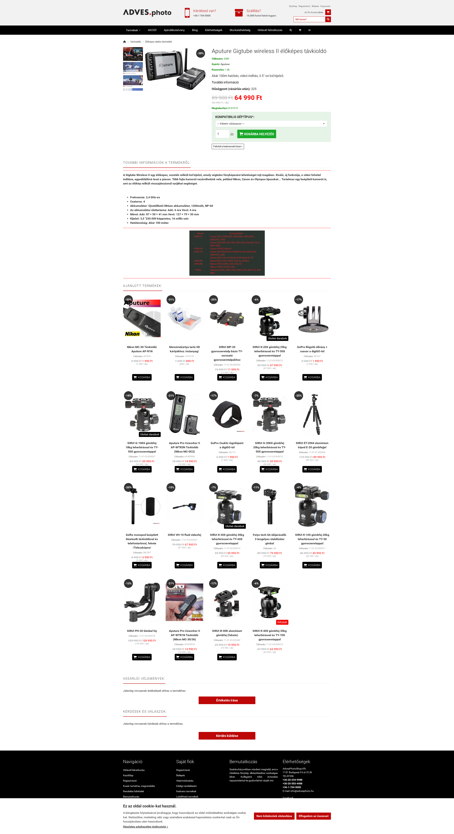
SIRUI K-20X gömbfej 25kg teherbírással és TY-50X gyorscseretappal (270, 351)
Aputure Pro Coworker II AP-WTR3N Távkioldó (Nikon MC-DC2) (184, 447)
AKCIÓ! (152, 30)
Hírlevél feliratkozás (270, 30)
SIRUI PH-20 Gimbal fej (142, 631)
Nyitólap (293, 6)
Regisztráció (304, 6)
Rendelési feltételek (133, 791)
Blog (195, 30)
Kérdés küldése (227, 736)
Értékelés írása (227, 700)
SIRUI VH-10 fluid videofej (184, 535)
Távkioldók (135, 41)
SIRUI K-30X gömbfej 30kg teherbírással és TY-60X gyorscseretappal (227, 539)
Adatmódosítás (184, 780)
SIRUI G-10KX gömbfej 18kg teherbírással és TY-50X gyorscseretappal (142, 447)
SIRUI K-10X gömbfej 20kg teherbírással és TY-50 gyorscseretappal (312, 539)
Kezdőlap (128, 775)
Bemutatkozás (131, 796)
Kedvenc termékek (186, 791)
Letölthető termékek (187, 796)
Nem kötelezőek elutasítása (274, 816)
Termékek (133, 30)
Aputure (225, 64)
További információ (225, 82)
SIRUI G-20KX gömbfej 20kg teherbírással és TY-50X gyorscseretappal (269, 447)
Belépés (315, 6)
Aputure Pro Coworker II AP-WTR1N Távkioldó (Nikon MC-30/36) (184, 635)
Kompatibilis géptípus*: (234, 117)
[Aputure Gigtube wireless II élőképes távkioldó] (133, 54)
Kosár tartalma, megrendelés (139, 786)
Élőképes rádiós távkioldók (158, 41)
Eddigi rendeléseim (186, 786)
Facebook (288, 797)
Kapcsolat (325, 6)
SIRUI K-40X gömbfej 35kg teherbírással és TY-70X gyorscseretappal (270, 635)
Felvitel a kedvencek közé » (227, 146)
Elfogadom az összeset (313, 816)
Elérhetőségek (213, 30)
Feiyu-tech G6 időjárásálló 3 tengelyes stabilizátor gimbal (269, 539)
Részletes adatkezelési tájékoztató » (145, 826)
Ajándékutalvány (174, 30)
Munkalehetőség (240, 30)
